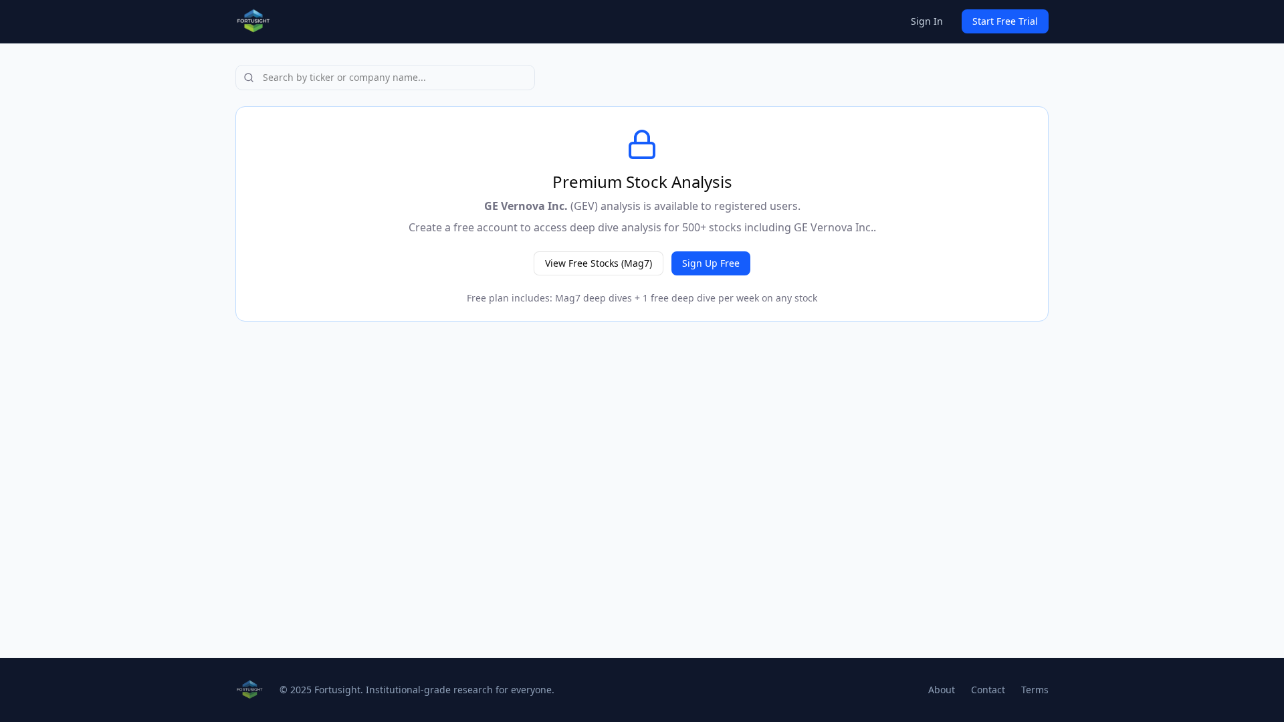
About (941, 689)
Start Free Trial (1005, 21)
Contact (988, 689)
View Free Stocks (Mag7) (598, 263)
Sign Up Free (711, 263)
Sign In (927, 21)
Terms (1035, 689)
